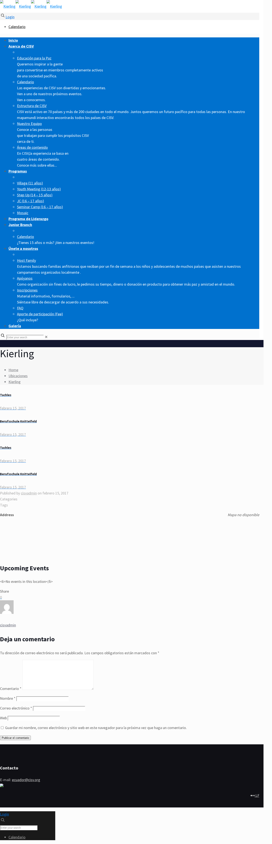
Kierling (14, 381)
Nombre (8, 698)
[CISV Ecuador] (31, 6)
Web (3, 717)
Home (13, 369)
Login (10, 16)
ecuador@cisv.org (26, 779)
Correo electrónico (16, 708)
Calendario (17, 26)
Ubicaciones (18, 375)
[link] (46, 336)
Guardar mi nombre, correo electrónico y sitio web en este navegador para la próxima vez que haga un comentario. (96, 727)
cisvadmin (29, 493)
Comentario (10, 688)
